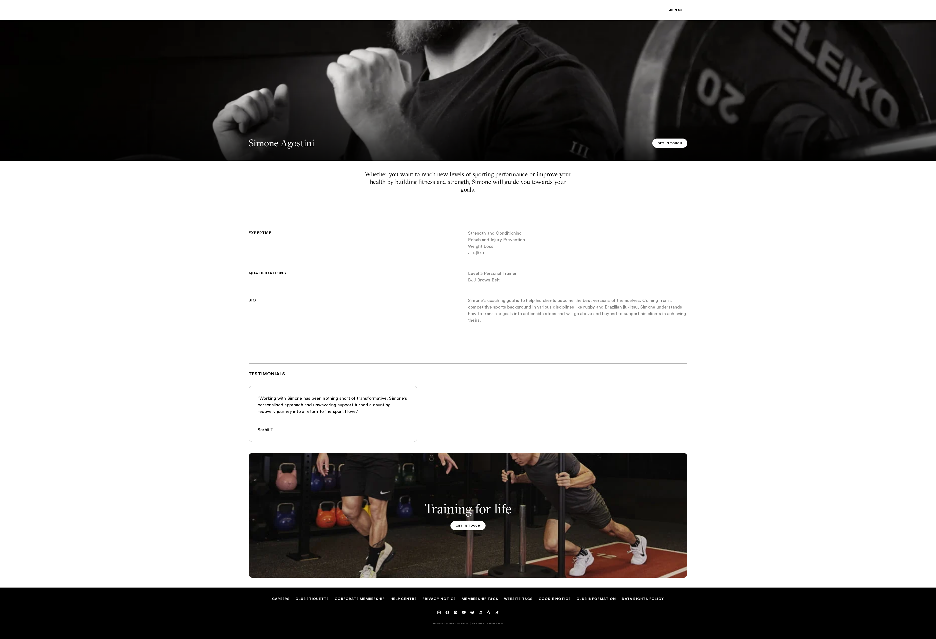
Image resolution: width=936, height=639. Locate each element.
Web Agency (480, 623)
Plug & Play (496, 623)
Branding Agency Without (451, 623)
